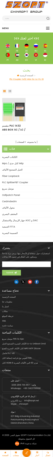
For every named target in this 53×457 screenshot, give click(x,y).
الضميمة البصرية (10, 233)
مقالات (5, 311)
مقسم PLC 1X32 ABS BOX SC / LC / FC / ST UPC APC (13, 128)
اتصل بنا (5, 306)
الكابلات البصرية (9, 157)
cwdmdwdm (9, 201)
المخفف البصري (9, 214)
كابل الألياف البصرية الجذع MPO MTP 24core (21, 348)
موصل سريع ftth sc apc (13, 339)
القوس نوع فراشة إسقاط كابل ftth (17, 358)
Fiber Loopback (10, 176)
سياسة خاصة (7, 325)
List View (10, 91)
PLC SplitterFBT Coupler (15, 182)
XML (4, 321)
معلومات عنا (7, 301)
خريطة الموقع (8, 316)
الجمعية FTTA (8, 227)
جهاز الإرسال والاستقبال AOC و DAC (20, 220)
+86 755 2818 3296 (20, 385)
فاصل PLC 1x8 (8, 353)
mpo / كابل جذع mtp (13, 163)
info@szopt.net (31, 400)
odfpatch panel (11, 195)
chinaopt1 (23, 404)
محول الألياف (8, 208)
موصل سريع (8, 189)
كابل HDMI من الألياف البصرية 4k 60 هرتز (20, 363)
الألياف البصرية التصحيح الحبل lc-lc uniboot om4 (24, 343)
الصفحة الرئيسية (26, 75)
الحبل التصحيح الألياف (12, 170)
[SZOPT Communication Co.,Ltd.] (26, 7)
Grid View (4, 91)
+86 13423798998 (32, 388)
